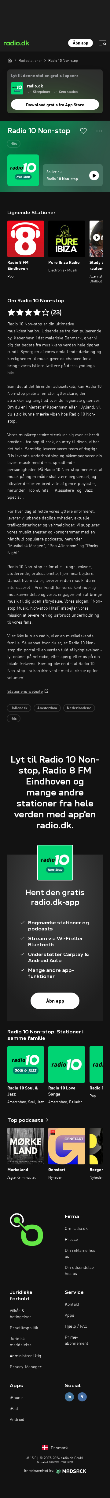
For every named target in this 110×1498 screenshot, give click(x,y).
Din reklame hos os (80, 1253)
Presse (71, 1240)
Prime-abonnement (76, 1340)
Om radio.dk (76, 1229)
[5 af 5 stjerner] (45, 312)
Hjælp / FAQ (76, 1326)
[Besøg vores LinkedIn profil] (69, 1397)
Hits (13, 144)
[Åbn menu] (102, 43)
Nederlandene (79, 708)
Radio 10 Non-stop (62, 179)
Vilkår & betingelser (20, 1314)
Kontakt (72, 1304)
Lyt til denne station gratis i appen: (44, 76)
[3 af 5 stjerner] (28, 312)
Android (17, 1420)
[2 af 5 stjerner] (20, 312)
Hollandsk (19, 708)
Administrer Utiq (25, 1356)
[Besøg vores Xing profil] (82, 1397)
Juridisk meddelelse (20, 1342)
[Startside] (9, 60)
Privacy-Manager (26, 1367)
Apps (69, 1315)
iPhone (16, 1398)
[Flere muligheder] (99, 131)
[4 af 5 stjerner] (37, 312)
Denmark (59, 1448)
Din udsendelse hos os (79, 1271)
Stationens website (25, 691)
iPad (14, 1409)
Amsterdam (47, 708)
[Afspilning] (94, 175)
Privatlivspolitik (24, 1328)
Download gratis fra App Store (55, 105)
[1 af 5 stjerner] (11, 312)
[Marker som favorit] (83, 131)
